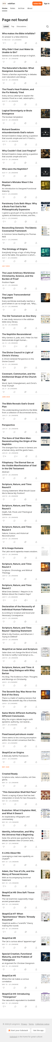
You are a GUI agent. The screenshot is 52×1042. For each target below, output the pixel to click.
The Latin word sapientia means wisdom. (20, 551)
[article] (26, 38)
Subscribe (37, 3)
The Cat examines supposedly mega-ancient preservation (18, 900)
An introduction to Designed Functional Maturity (19, 189)
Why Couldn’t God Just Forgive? (19, 150)
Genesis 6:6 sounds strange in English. (18, 55)
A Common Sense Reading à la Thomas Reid (19, 235)
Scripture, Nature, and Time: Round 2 (17, 586)
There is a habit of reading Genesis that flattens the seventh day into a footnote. (19, 699)
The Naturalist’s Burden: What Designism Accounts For (18, 69)
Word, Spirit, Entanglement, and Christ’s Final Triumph (19, 384)
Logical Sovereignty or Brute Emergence (17, 112)
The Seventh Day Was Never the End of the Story (19, 693)
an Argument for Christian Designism (18, 963)
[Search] (47, 26)
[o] (45, 132)
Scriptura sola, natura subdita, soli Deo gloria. (19, 778)
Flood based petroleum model (17, 734)
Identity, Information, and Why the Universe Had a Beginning (18, 833)
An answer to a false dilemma (15, 37)
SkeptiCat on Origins (13, 752)
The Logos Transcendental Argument (16, 296)
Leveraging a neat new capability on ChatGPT (17, 857)
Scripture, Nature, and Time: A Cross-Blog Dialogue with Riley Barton (18, 670)
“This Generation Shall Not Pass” (19, 792)
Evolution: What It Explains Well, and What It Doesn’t (19, 812)
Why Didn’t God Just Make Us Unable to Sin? (17, 51)
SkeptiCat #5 (9, 975)
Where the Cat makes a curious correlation (15, 980)
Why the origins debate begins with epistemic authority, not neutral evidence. (17, 720)
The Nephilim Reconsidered (16, 334)
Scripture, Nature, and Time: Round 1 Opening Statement (17, 629)
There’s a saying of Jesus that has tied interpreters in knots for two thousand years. (18, 796)
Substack (13, 1036)
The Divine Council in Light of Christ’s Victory (17, 354)
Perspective (8, 425)
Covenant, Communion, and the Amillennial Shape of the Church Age (19, 377)
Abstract (5, 472)
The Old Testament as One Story (19, 316)
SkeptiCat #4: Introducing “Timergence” (16, 995)
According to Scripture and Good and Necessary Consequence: (18, 614)
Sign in (46, 3)
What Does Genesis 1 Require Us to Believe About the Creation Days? (17, 592)
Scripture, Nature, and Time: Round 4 (17, 528)
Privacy (24, 1024)
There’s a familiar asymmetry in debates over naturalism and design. (19, 75)
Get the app (38, 1030)
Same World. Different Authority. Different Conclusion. (19, 714)
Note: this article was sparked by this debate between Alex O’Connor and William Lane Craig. (18, 839)
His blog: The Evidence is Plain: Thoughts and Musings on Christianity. (19, 677)
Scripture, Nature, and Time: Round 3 (17, 565)
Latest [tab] (6, 26)
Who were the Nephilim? (15, 169)
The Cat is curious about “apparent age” (19, 941)
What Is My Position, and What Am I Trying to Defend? (17, 635)
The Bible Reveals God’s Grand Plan (18, 405)
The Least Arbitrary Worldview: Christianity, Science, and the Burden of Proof (18, 276)
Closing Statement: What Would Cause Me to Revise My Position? (18, 491)
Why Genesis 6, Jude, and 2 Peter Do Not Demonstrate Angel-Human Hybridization (19, 338)
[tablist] (15, 26)
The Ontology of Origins (14, 249)
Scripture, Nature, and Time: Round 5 (17, 507)
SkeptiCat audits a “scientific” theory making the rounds (17, 924)
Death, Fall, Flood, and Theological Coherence (17, 513)
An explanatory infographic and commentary (16, 817)
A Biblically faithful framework (15, 756)
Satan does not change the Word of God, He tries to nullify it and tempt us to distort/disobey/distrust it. (19, 653)
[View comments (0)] (15, 43)
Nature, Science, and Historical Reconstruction (15, 534)
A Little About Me (11, 853)
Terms (31, 1024)
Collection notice (42, 1024)
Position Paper (8, 282)
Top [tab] (12, 26)
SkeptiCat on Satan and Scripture (19, 649)
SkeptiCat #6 (9, 938)
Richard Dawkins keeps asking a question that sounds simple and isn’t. (20, 155)
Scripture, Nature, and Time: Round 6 (17, 486)
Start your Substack (19, 1030)
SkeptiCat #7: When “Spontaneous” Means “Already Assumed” (18, 916)
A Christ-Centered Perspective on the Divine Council (18, 360)
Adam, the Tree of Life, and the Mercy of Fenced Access (18, 872)
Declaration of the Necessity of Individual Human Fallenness (18, 608)
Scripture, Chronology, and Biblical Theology (17, 571)
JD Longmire (17, 40)
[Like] (3, 61)
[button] (5, 8)
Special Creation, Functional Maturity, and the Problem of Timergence (17, 957)
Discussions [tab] (21, 26)
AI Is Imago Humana (12, 548)
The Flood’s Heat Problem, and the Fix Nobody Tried (18, 91)
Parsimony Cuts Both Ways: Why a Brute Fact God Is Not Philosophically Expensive (19, 206)
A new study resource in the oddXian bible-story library (18, 320)
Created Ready (10, 774)
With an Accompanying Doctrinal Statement (16, 878)
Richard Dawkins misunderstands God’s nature (18, 131)
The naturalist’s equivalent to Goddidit (18, 1000)
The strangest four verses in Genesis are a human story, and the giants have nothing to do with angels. (19, 448)
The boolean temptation (12, 117)
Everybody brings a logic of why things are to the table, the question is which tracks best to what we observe (19, 253)
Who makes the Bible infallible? (18, 33)
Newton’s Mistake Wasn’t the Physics (17, 183)
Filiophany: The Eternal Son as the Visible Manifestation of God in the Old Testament (19, 465)
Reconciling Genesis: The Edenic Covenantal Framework (19, 229)
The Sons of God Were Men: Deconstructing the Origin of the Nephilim (19, 441)
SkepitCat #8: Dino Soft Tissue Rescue (18, 894)
